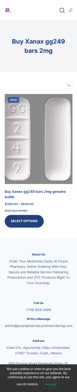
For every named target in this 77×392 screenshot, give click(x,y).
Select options (24, 221)
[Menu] (70, 10)
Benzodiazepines (16, 210)
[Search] (62, 10)
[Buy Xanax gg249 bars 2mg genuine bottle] (38, 139)
